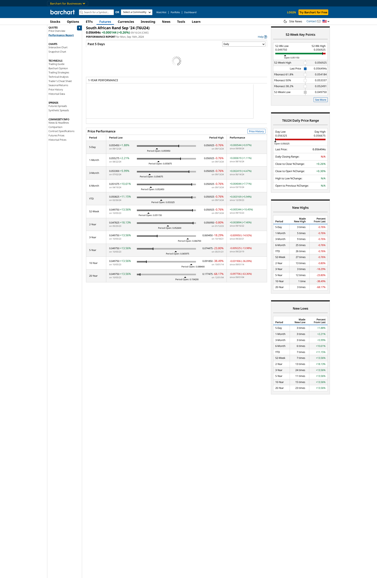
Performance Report (61, 35)
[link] (262, 37)
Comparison (55, 127)
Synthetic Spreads (58, 110)
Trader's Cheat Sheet (60, 81)
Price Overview (56, 31)
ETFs (89, 21)
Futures (105, 21)
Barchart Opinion (58, 68)
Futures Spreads (57, 106)
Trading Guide (56, 64)
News (166, 21)
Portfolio (175, 12)
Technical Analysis (58, 76)
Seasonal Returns (58, 85)
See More (320, 99)
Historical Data (56, 94)
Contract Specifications (61, 131)
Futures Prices (56, 135)
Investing (148, 21)
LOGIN (291, 12)
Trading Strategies (58, 72)
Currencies (126, 21)
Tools (181, 21)
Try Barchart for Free (313, 12)
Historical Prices (57, 139)
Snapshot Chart (57, 51)
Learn (196, 21)
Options (73, 21)
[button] (326, 21)
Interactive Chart (58, 47)
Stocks (55, 21)
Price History (55, 89)
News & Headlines (58, 122)
